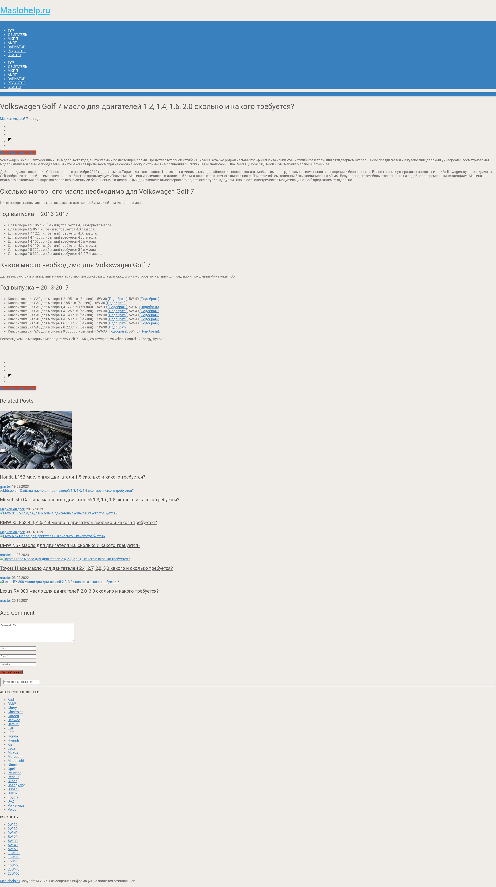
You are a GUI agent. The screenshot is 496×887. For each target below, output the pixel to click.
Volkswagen (9, 94)
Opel (11, 769)
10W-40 (14, 857)
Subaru (13, 789)
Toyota (13, 797)
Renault (13, 777)
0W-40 (13, 833)
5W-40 (13, 845)
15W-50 (14, 865)
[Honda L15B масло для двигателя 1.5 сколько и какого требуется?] (248, 440)
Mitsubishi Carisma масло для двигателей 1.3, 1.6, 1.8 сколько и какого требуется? (89, 499)
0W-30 (13, 829)
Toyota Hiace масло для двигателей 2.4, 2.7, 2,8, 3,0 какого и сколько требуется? (86, 568)
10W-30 (14, 853)
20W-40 (14, 869)
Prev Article (9, 152)
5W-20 (13, 837)
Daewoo (14, 720)
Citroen (13, 716)
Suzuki (13, 793)
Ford (11, 732)
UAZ (11, 801)
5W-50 (13, 849)
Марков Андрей (12, 119)
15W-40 (14, 861)
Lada (11, 748)
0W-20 (13, 825)
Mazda (13, 752)
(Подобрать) (117, 299)
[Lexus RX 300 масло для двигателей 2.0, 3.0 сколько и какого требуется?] (248, 582)
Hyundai (14, 740)
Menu (4, 23)
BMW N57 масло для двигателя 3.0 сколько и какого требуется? (70, 545)
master (5, 486)
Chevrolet (15, 712)
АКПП (12, 43)
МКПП (13, 39)
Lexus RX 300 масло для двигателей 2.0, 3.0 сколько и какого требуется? (79, 591)
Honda (13, 736)
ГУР (11, 30)
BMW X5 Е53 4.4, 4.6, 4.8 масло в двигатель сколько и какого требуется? (78, 522)
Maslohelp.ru (25, 10)
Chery (12, 708)
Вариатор (16, 47)
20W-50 (14, 873)
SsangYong (16, 785)
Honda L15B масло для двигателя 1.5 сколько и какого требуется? (72, 477)
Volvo (12, 809)
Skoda (12, 781)
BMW (12, 704)
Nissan (13, 765)
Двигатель (17, 35)
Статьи (14, 55)
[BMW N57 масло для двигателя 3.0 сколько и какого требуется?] (248, 536)
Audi (11, 700)
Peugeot (14, 773)
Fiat (10, 728)
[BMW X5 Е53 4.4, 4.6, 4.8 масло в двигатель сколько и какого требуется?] (248, 513)
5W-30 (13, 841)
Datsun (13, 724)
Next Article (27, 152)
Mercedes (15, 757)
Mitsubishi (16, 761)
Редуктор (17, 51)
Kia (10, 744)
